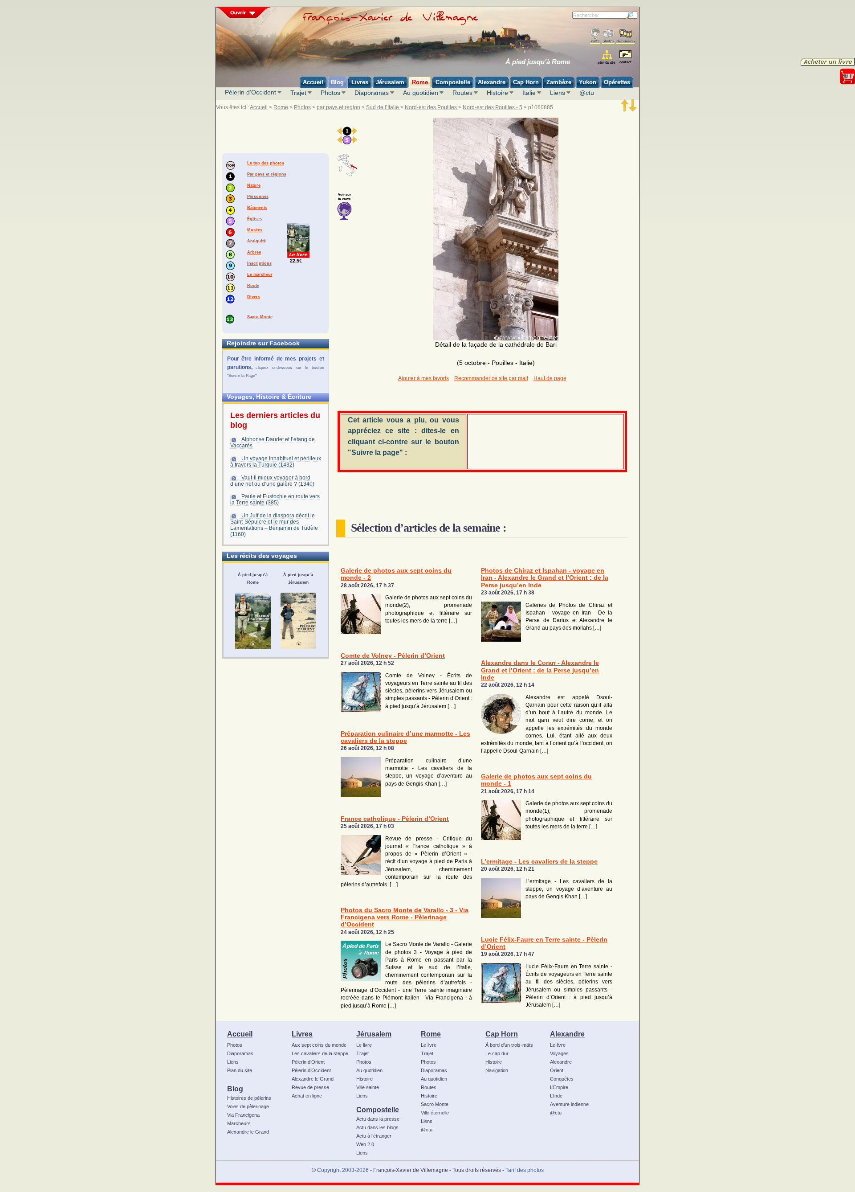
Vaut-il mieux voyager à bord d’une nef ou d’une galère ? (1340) (272, 481)
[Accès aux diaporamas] (625, 36)
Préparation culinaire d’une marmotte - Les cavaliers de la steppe (405, 737)
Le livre (364, 1045)
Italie (529, 92)
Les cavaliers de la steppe (320, 1053)
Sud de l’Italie (383, 107)
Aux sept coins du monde (319, 1045)
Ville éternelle (435, 1112)
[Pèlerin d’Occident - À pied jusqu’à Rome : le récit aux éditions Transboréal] (253, 621)
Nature (254, 185)
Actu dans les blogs (377, 1127)
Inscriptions (259, 263)
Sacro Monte (260, 317)
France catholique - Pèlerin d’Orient (395, 818)
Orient (556, 1070)
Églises (254, 219)
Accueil (259, 107)
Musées (254, 230)
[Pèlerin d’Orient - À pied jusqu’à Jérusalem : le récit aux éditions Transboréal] (298, 621)
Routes (462, 92)
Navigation (496, 1070)
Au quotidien (420, 92)
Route (253, 285)
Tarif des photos (524, 1170)
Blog (235, 1089)
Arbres (254, 252)
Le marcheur (260, 274)
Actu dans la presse (377, 1119)
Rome (280, 107)
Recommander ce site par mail (491, 378)
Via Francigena (243, 1115)
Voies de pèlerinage (248, 1106)
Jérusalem (373, 1034)
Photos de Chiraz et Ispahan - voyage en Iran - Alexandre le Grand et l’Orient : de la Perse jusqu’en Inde (544, 578)
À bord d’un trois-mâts (509, 1045)
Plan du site (239, 1070)
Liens (557, 92)
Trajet (298, 92)
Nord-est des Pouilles (431, 107)
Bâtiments (257, 207)
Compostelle (377, 1110)
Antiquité (256, 241)
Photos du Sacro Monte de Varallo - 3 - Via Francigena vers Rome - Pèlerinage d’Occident (404, 917)
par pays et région (338, 107)
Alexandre (567, 1034)
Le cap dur (497, 1053)
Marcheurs (239, 1123)
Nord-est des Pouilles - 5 (492, 107)
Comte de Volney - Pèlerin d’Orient (393, 655)
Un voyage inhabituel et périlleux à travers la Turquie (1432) (275, 461)
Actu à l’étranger (373, 1136)
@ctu (586, 92)
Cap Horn (501, 1034)
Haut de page (549, 378)
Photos (330, 92)
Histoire (497, 92)
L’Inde (556, 1095)
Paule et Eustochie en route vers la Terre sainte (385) (275, 499)
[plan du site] (607, 57)
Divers (253, 297)
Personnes (258, 196)
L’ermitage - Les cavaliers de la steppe (539, 861)
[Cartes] (595, 36)
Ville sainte (367, 1087)
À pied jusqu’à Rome (537, 62)
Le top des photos (265, 163)
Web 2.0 (365, 1144)
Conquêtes (562, 1078)
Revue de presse (310, 1087)
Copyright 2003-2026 (343, 1170)
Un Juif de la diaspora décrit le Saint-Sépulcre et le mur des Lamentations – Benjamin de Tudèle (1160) (274, 525)
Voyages (559, 1053)
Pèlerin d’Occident (250, 92)
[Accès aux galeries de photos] (608, 36)
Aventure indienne (569, 1104)
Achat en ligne (307, 1095)
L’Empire (559, 1087)
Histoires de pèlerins (249, 1098)
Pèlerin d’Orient (308, 1062)
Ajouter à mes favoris (423, 378)
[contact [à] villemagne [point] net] (625, 58)
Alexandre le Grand (248, 1132)
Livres (302, 1034)
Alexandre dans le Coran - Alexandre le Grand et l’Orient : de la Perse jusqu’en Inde (540, 670)
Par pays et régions (266, 174)
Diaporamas (371, 92)
